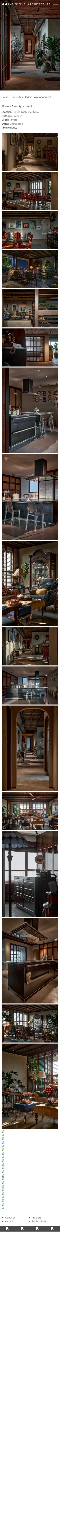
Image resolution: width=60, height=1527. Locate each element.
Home (5, 96)
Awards (9, 1221)
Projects (16, 96)
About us (10, 1217)
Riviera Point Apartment (37, 96)
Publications (39, 1221)
